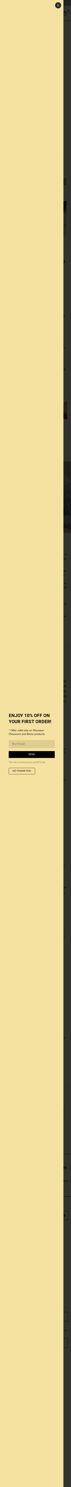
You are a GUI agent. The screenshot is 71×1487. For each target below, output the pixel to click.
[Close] (58, 5)
